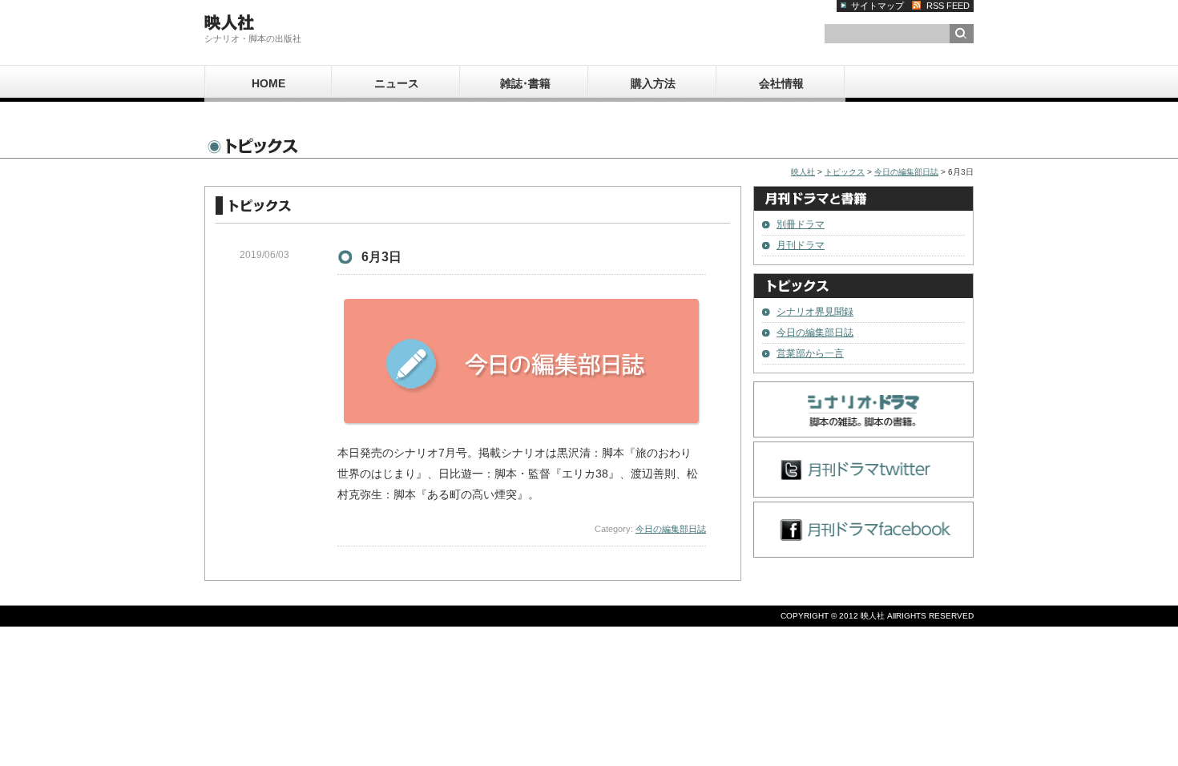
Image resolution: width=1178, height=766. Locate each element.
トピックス (845, 171)
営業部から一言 (810, 353)
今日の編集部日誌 (906, 171)
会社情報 (781, 83)
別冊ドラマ (801, 224)
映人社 (803, 171)
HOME (268, 83)
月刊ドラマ (801, 245)
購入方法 (653, 83)
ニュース (396, 83)
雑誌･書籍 (525, 83)
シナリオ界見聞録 (815, 311)
